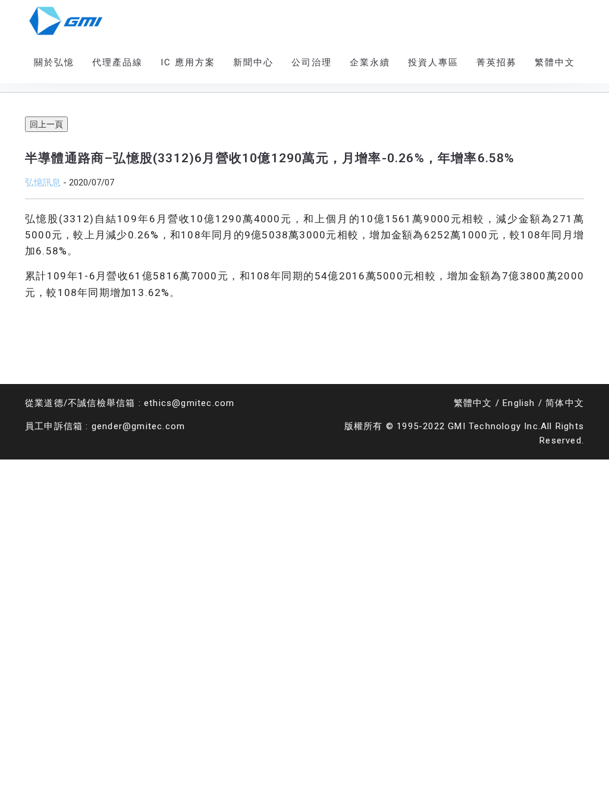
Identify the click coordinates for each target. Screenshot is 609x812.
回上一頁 (46, 124)
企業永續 (370, 62)
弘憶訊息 (43, 182)
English (519, 403)
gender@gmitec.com (138, 426)
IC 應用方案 (188, 62)
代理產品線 (117, 62)
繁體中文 (473, 403)
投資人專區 (433, 62)
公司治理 (311, 62)
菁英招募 (496, 62)
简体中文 (564, 403)
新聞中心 (253, 62)
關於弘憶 (54, 62)
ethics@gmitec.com (189, 403)
